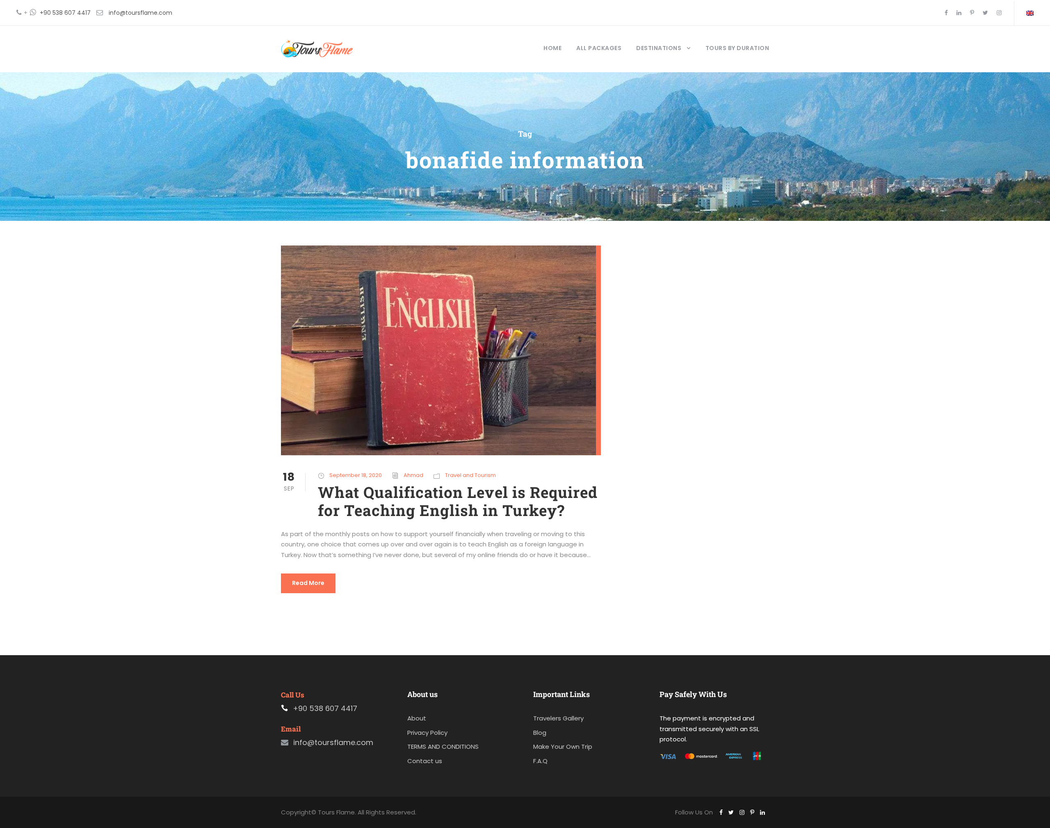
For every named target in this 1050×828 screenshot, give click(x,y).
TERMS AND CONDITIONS (443, 746)
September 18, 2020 (355, 475)
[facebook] (946, 13)
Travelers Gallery (558, 718)
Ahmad (413, 475)
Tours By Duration (737, 48)
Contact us (424, 761)
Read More (308, 583)
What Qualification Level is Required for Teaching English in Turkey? (458, 501)
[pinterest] (972, 13)
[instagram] (999, 13)
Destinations (658, 48)
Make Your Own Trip (562, 746)
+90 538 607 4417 (65, 13)
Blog (539, 732)
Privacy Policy (427, 732)
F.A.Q (540, 761)
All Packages (598, 48)
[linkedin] (958, 13)
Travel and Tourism (470, 475)
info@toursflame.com (140, 13)
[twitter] (985, 13)
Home (552, 48)
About (416, 718)
